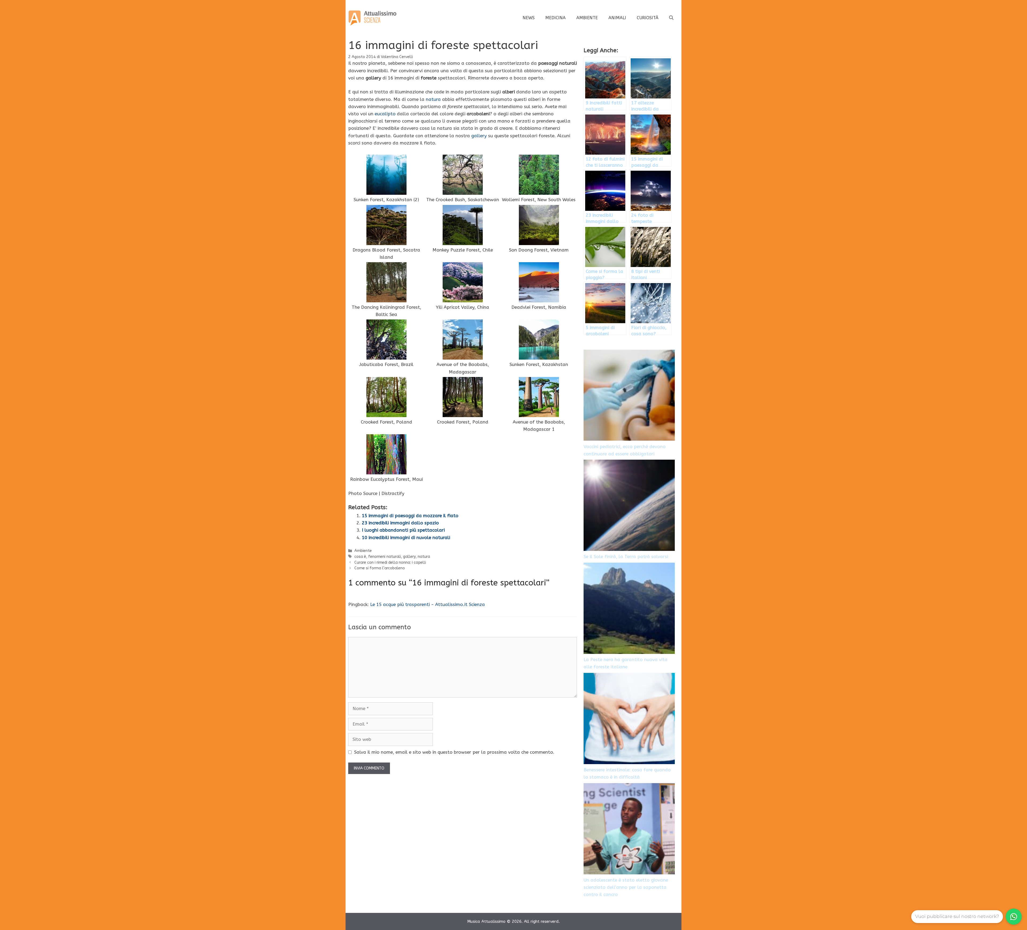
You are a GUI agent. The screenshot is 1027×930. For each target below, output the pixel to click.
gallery (479, 135)
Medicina (555, 17)
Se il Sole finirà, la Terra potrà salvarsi (626, 556)
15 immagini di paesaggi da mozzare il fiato (410, 515)
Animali (617, 17)
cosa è (360, 556)
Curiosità (647, 17)
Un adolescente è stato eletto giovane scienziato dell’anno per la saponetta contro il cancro (626, 887)
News (529, 17)
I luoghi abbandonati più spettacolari (403, 530)
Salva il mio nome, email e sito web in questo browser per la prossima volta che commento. (454, 752)
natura (433, 99)
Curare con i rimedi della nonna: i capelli (390, 562)
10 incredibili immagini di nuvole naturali (406, 537)
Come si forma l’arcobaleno (379, 568)
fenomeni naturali (384, 556)
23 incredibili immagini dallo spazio (400, 522)
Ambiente (587, 17)
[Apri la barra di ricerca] (671, 18)
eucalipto (385, 113)
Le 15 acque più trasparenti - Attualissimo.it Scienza (427, 604)
